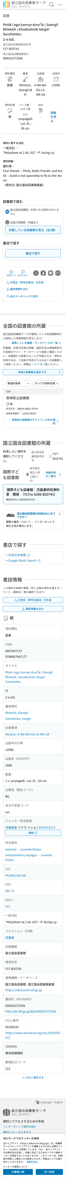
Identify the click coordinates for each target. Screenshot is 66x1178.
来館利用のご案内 (51, 474)
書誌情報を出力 (19, 289)
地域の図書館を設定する (32, 372)
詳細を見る (53, 116)
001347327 (45, 827)
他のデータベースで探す (24, 296)
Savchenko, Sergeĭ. (18, 718)
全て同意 (49, 1172)
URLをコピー (22, 275)
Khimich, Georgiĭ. (16, 712)
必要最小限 (18, 1172)
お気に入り (11, 275)
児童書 (9, 937)
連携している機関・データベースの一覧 (35, 343)
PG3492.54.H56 (15, 875)
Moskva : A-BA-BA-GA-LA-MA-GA (27, 734)
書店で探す (33, 253)
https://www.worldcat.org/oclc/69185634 (32, 1035)
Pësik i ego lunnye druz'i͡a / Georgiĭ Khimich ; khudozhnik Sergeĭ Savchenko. (28, 677)
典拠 (31, 832)
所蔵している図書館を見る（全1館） (33, 230)
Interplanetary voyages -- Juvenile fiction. (28, 857)
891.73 (9, 891)
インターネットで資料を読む (19, 1126)
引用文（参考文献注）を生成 (26, 282)
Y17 (7, 906)
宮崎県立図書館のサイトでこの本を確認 (33, 421)
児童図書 (11, 827)
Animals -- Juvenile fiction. (23, 849)
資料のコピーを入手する (17, 1132)
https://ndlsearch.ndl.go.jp (23, 990)
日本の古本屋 (17, 555)
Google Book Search (22, 560)
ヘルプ (35, 364)
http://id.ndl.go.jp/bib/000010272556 (30, 1011)
